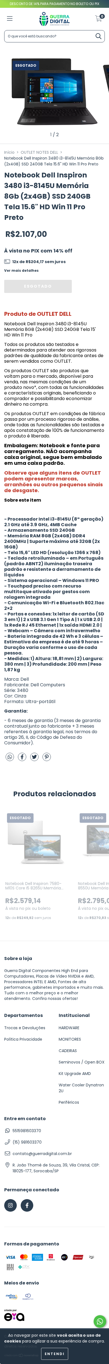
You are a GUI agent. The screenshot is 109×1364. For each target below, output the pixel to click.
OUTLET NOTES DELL (39, 152)
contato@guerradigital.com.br (42, 1153)
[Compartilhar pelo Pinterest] (46, 759)
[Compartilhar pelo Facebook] (22, 759)
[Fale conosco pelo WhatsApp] (100, 1321)
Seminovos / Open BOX (82, 1062)
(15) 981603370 (27, 1142)
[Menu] (9, 19)
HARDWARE (69, 1028)
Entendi (55, 1353)
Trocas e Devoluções (24, 1028)
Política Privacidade (23, 1039)
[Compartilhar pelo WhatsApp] (10, 757)
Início (9, 152)
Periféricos (69, 1102)
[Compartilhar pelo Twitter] (35, 759)
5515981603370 (27, 1131)
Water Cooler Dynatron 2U (81, 1088)
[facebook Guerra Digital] (27, 1205)
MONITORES (70, 1039)
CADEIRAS (68, 1050)
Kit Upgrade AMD (75, 1073)
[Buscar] (98, 36)
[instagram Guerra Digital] (10, 1205)
